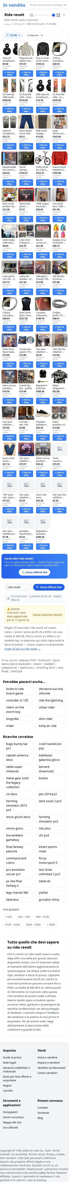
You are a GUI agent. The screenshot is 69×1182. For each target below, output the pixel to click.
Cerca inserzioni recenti (47, 614)
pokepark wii (9, 667)
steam (37, 664)
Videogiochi (19, 23)
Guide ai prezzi (12, 1057)
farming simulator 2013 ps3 (16, 805)
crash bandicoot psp (50, 746)
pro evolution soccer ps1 (15, 872)
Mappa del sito (12, 1122)
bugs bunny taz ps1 (17, 746)
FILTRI (13, 35)
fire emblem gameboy (14, 837)
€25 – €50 (24, 917)
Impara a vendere (49, 1062)
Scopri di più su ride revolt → (22, 648)
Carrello (8, 1090)
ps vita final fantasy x (14, 883)
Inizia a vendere (47, 1057)
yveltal (43, 893)
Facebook (43, 1112)
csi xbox (11, 794)
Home (7, 24)
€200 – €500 (33, 924)
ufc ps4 (44, 835)
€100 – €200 (12, 924)
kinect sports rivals (48, 849)
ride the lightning (51, 700)
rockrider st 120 (17, 700)
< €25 (8, 917)
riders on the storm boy (15, 709)
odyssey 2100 (27, 660)
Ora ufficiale (10, 1127)
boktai (43, 778)
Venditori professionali (52, 1067)
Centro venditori (48, 1073)
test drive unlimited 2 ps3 (49, 872)
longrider (12, 719)
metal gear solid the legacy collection (17, 782)
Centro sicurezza (13, 1117)
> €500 (51, 924)
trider (10, 726)
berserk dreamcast (46, 769)
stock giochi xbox (18, 817)
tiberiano (12, 900)
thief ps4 (16, 671)
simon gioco (14, 828)
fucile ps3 (44, 660)
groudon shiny (49, 900)
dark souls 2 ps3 (50, 801)
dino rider (46, 719)
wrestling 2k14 (46, 667)
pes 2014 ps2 (48, 794)
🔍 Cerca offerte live (49, 587)
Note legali (9, 1062)
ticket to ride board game (15, 691)
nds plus (45, 828)
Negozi (7, 1085)
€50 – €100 (42, 917)
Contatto (43, 1107)
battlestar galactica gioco (49, 757)
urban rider (47, 707)
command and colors (16, 860)
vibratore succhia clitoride (51, 691)
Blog (40, 1118)
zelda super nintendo (14, 769)
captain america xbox (17, 757)
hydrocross (27, 667)
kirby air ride (47, 726)
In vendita (14, 5)
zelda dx (44, 881)
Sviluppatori (10, 1112)
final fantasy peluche (14, 849)
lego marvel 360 (17, 893)
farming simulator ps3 (48, 819)
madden (49, 664)
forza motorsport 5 (48, 860)
